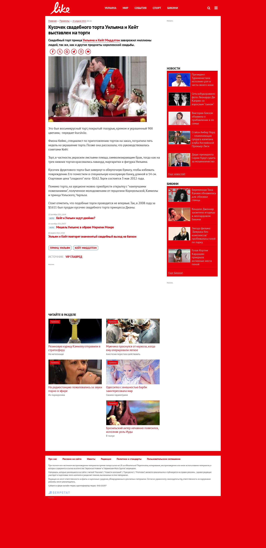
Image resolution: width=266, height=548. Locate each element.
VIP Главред (74, 257)
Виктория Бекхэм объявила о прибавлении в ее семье (203, 118)
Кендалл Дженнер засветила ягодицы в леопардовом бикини (203, 214)
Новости (173, 68)
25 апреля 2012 (79, 21)
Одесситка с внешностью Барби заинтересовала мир (126, 389)
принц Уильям (60, 248)
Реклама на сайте (71, 458)
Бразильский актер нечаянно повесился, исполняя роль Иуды (132, 430)
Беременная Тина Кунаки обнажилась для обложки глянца (204, 195)
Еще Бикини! (175, 273)
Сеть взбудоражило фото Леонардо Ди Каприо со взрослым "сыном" (203, 99)
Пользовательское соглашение (163, 458)
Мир (125, 8)
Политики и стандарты (129, 458)
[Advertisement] (104, 287)
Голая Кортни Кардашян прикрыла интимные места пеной (202, 257)
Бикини (172, 8)
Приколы (65, 20)
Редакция (106, 458)
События (140, 8)
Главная (52, 20)
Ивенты (91, 458)
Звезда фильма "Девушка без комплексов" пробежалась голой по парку (204, 235)
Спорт (157, 8)
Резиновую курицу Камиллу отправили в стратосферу (74, 348)
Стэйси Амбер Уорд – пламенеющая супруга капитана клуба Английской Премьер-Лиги (203, 139)
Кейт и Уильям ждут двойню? (72, 218)
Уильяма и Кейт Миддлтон (101, 40)
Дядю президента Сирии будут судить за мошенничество (203, 158)
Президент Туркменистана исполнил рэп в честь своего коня (203, 80)
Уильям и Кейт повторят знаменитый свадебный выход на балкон (92, 236)
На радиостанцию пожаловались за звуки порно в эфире (75, 389)
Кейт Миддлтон (86, 248)
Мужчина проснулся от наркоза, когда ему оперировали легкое (130, 348)
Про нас (52, 458)
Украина (110, 8)
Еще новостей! (176, 174)
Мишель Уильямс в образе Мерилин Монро (82, 227)
